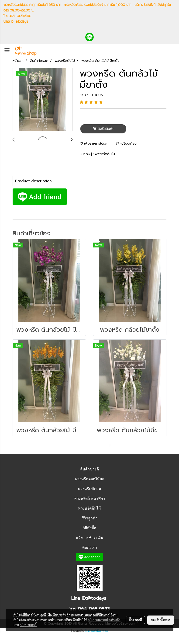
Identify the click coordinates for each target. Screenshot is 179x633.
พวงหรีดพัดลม (89, 489)
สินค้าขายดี (89, 469)
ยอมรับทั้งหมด (160, 620)
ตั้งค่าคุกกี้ (135, 620)
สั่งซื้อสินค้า (105, 128)
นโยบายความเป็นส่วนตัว (104, 620)
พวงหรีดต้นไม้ (105, 154)
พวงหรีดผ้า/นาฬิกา (89, 498)
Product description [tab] (33, 181)
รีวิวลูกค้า (89, 518)
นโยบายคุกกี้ (28, 625)
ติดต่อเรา (89, 547)
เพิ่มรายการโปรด (95, 143)
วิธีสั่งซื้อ (89, 528)
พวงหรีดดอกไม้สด (89, 479)
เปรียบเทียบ (128, 143)
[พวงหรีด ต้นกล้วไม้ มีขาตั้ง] (42, 99)
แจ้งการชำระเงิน (89, 538)
